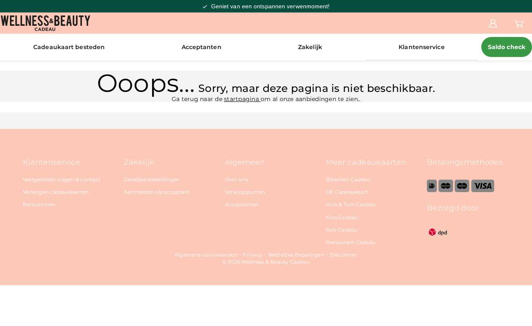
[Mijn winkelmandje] (519, 23)
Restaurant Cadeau (350, 242)
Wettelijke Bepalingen (296, 255)
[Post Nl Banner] (438, 241)
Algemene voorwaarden (206, 255)
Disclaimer (343, 255)
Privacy (252, 255)
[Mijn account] (493, 23)
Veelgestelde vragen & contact (62, 179)
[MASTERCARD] (445, 190)
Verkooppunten (245, 192)
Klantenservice (421, 47)
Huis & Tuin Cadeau (351, 204)
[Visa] (482, 190)
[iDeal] (432, 190)
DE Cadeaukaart (347, 192)
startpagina (242, 99)
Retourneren (39, 204)
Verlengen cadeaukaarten (56, 192)
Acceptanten (202, 47)
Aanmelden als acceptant (157, 192)
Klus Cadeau (342, 217)
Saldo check (506, 47)
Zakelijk (310, 47)
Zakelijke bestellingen (152, 179)
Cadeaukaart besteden (69, 47)
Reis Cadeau (342, 230)
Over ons (236, 179)
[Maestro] (462, 190)
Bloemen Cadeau (348, 179)
